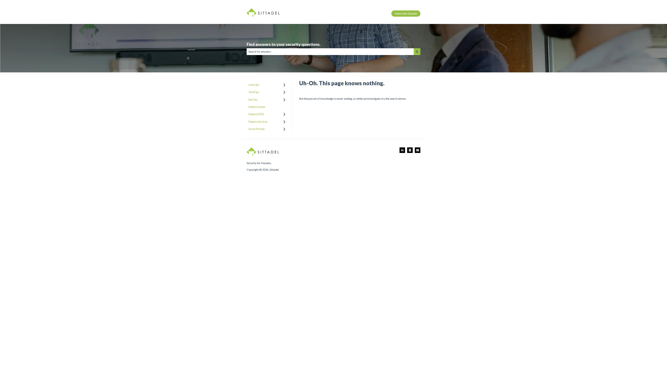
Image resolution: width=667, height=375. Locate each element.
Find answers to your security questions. (283, 44)
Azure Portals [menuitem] (256, 128)
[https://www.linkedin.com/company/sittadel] (402, 150)
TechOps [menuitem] (253, 92)
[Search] (417, 51)
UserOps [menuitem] (253, 84)
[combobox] (330, 51)
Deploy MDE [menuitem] (256, 114)
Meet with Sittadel (406, 13)
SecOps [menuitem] (253, 99)
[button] (284, 85)
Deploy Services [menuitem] (257, 121)
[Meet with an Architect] (410, 150)
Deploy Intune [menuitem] (256, 106)
